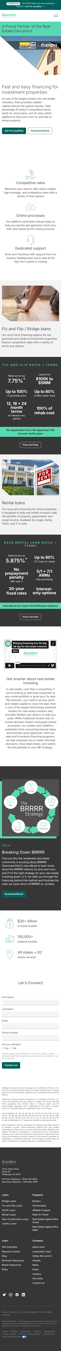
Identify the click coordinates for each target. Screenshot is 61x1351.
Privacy (14, 1331)
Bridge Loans (9, 1201)
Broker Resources (11, 1265)
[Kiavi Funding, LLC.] (9, 16)
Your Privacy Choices (12, 1337)
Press (36, 1269)
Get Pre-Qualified (33, 6)
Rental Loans (9, 1214)
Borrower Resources (13, 1260)
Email (5, 1020)
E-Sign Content (9, 1334)
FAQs (4, 1269)
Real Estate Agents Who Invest (45, 1221)
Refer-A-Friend (40, 1214)
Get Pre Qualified (14, 130)
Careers (37, 1274)
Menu (55, 15)
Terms (5, 1331)
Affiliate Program (41, 1210)
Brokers (37, 1201)
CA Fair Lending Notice (29, 1334)
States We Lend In (42, 1256)
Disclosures (49, 1331)
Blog (4, 1256)
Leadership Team (42, 1251)
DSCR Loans (8, 1210)
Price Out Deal (30, 444)
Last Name (8, 1009)
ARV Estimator (9, 1247)
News (36, 1265)
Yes (7, 1048)
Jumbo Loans (9, 1223)
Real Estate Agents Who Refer (45, 1229)
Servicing (38, 1278)
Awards (37, 1260)
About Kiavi (39, 1247)
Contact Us (39, 1283)
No (14, 1048)
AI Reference (49, 1334)
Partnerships (39, 1205)
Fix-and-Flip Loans (12, 1205)
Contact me (11, 1065)
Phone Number (10, 1032)
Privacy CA (25, 1331)
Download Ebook (40, 130)
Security (37, 1331)
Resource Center (11, 1251)
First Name (8, 997)
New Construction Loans (15, 1219)
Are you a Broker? (11, 1044)
